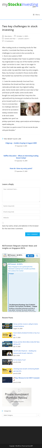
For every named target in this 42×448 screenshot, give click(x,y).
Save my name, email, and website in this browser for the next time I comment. (20, 227)
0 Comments (9, 41)
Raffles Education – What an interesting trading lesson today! (21, 157)
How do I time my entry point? (21, 168)
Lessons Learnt (23, 39)
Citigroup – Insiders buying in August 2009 (21, 143)
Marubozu (8, 36)
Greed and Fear (10, 39)
